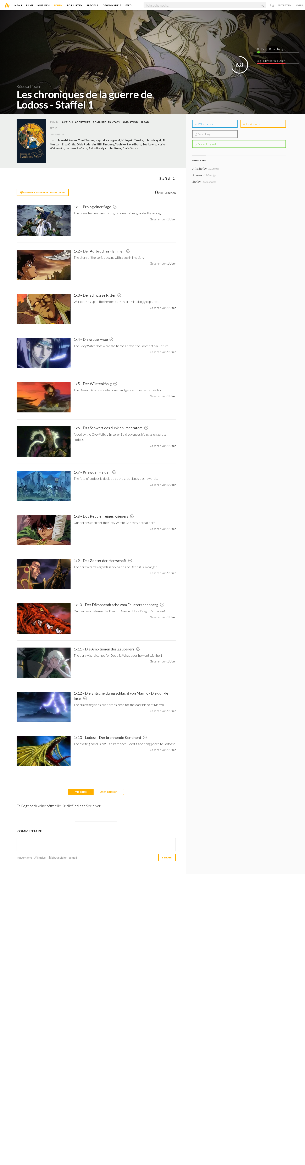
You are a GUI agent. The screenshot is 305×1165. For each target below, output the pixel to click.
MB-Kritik (81, 791)
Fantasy (114, 122)
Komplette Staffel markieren (44, 192)
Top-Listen (75, 5)
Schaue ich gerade (207, 144)
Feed (129, 5)
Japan (145, 122)
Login (299, 5)
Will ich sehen (205, 124)
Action (67, 122)
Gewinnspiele (112, 5)
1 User (171, 219)
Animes (197, 175)
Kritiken (44, 5)
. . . (137, 4)
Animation (130, 122)
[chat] (272, 5)
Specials (93, 5)
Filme (29, 5)
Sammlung (204, 134)
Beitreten (285, 5)
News (18, 5)
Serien (58, 5)
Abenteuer (82, 122)
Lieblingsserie (253, 124)
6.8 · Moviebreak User (271, 60)
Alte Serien (199, 168)
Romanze (99, 122)
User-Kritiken (108, 791)
